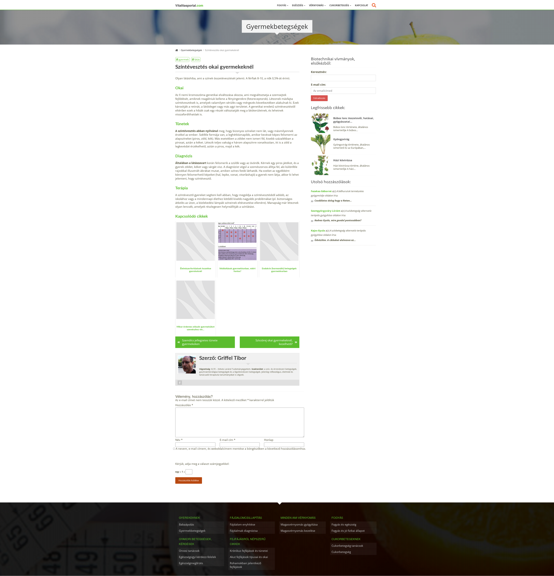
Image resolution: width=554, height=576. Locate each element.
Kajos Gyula (318, 230)
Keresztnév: (319, 72)
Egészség (298, 5)
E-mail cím (227, 440)
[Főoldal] (176, 50)
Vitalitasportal (189, 5)
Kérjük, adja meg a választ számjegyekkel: (202, 464)
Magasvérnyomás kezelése (298, 531)
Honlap (268, 440)
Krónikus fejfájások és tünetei (249, 551)
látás (197, 59)
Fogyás (282, 5)
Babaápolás (186, 524)
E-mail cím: (318, 85)
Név (179, 440)
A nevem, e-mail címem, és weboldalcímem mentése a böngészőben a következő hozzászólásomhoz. (241, 449)
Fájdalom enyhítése (242, 524)
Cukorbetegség (339, 5)
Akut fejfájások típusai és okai (249, 557)
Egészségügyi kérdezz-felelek (197, 557)
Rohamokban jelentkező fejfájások (245, 565)
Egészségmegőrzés (191, 563)
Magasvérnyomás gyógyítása (299, 524)
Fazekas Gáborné (321, 191)
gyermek (184, 59)
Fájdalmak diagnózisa (244, 531)
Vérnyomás (316, 5)
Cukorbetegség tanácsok (347, 546)
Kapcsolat (361, 5)
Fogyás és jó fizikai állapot (348, 531)
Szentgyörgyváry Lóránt (325, 210)
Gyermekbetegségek (192, 531)
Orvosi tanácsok (189, 551)
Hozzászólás (184, 405)
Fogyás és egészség (344, 524)
